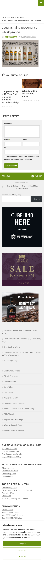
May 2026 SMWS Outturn (12, 515)
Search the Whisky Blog (11, 195)
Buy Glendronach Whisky (12, 454)
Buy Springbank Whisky (11, 457)
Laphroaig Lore (8, 476)
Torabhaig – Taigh (11, 360)
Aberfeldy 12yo (8, 493)
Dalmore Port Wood (10, 471)
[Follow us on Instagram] (40, 176)
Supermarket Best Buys (13, 419)
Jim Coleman (11, 37)
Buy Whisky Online (9, 449)
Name (7, 139)
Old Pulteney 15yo (9, 488)
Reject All (22, 557)
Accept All (22, 544)
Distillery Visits (10, 382)
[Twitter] (36, 176)
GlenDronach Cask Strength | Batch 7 (17, 490)
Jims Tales (8, 387)
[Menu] (41, 3)
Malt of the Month (11, 398)
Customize (22, 550)
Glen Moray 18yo (9, 474)
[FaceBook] (32, 176)
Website (7, 148)
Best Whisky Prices (12, 371)
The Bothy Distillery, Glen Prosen (15, 498)
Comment (8, 123)
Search (36, 199)
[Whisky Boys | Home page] (22, 6)
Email (25, 139)
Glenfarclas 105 (8, 468)
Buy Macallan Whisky (10, 451)
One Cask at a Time (12, 347)
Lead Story (8, 392)
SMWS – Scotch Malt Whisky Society (19, 409)
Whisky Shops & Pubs (13, 425)
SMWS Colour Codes (10, 512)
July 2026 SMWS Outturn (12, 518)
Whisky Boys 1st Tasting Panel (29, 94)
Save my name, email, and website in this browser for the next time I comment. (21, 158)
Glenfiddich (6, 496)
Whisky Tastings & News (14, 430)
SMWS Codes (10, 414)
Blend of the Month (11, 376)
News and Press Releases (14, 403)
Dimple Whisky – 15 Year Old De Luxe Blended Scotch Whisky (10, 97)
